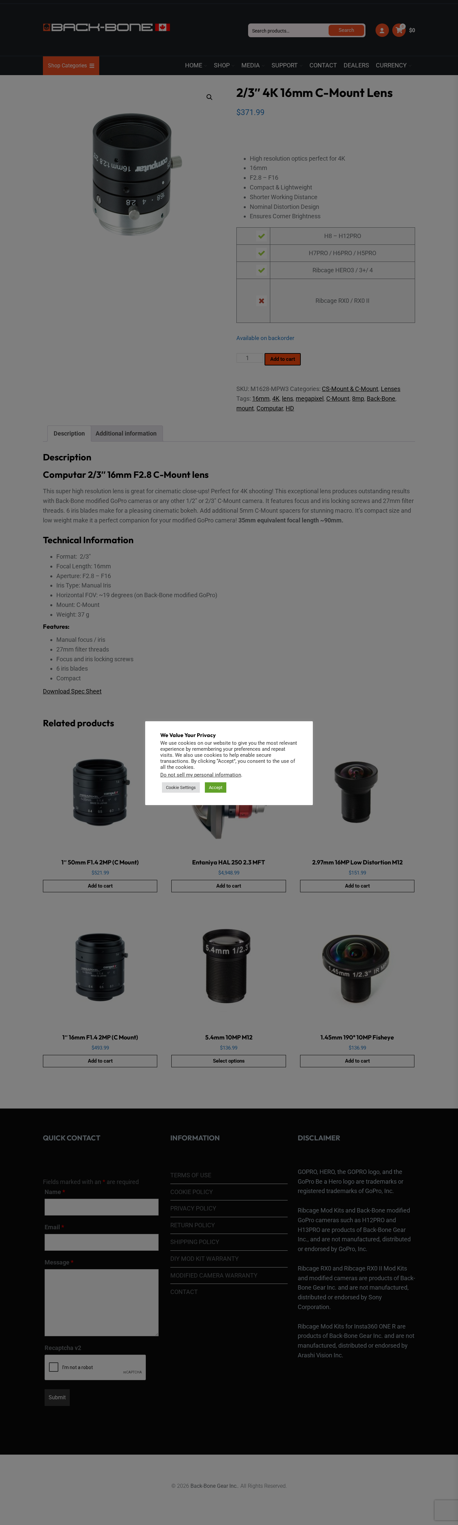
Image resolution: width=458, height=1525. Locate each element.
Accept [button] (215, 787)
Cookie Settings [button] (181, 787)
